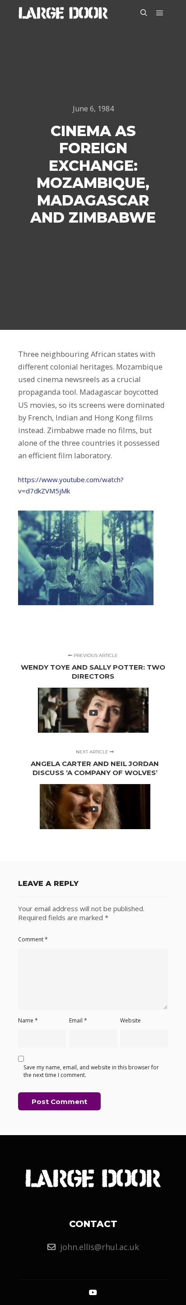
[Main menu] (160, 13)
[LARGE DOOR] (63, 13)
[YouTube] (93, 1292)
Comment (33, 939)
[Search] (143, 13)
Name (28, 1020)
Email (78, 1020)
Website (130, 1020)
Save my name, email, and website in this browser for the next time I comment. (91, 1071)
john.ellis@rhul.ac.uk (99, 1246)
